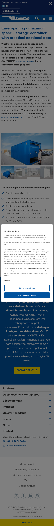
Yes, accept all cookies (27, 295)
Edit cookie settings (27, 288)
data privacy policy (36, 268)
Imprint (7, 280)
